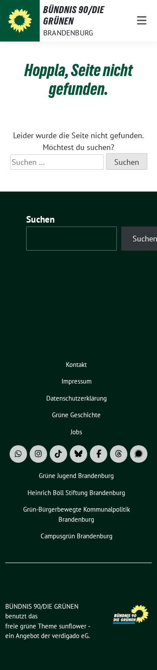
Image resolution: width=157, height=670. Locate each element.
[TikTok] (58, 454)
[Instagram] (38, 454)
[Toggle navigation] (142, 21)
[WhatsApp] (18, 454)
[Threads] (118, 454)
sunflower (72, 626)
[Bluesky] (78, 454)
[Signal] (138, 454)
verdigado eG (70, 636)
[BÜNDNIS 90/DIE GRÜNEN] (20, 21)
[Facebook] (98, 454)
